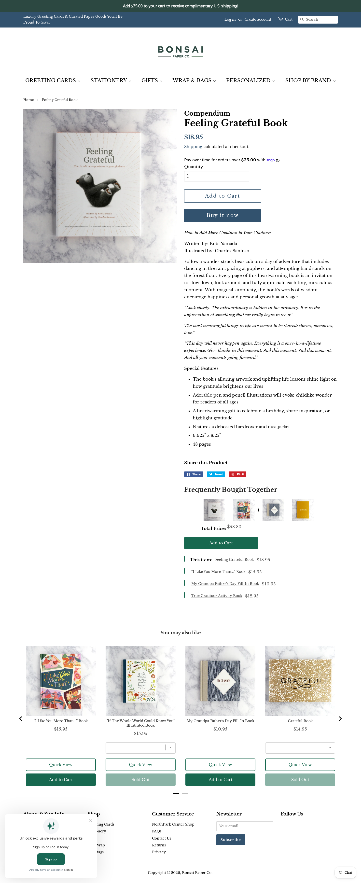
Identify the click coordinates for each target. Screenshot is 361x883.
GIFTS (150, 80)
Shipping (193, 146)
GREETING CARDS (51, 80)
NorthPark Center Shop (173, 824)
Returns (159, 845)
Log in (230, 19)
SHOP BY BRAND (309, 80)
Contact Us (161, 838)
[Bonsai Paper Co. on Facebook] (283, 825)
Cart (288, 19)
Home (28, 100)
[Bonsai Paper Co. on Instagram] (299, 825)
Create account (258, 19)
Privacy (159, 852)
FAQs (156, 831)
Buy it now (223, 215)
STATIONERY (109, 80)
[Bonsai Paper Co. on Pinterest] (291, 825)
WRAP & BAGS (193, 80)
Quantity (193, 166)
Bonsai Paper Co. (197, 872)
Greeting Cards (101, 824)
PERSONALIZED (249, 80)
